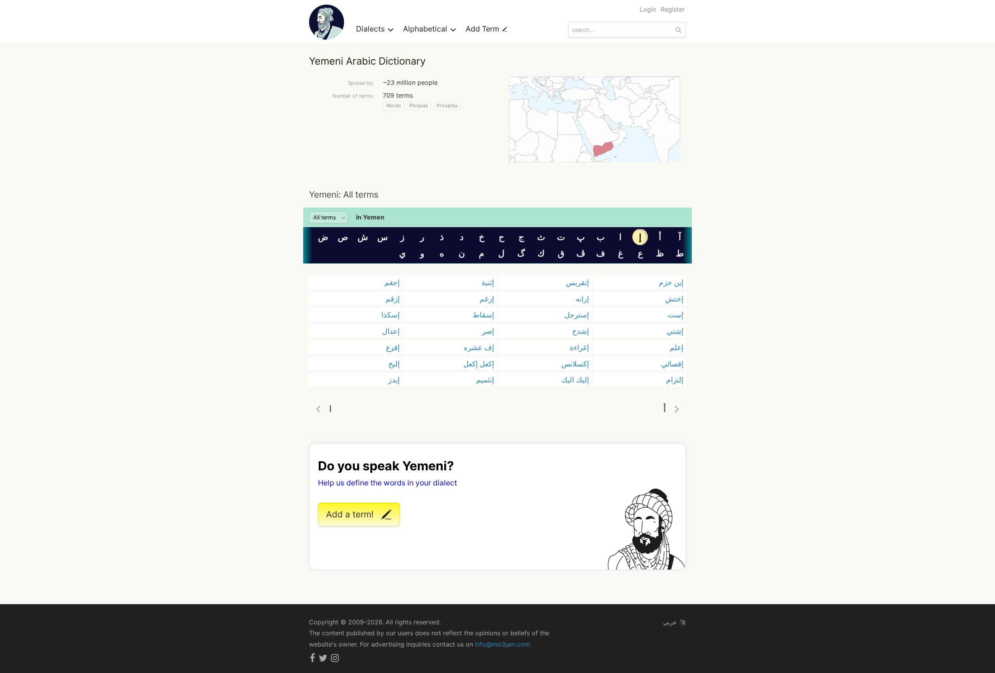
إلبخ (394, 363)
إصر (488, 331)
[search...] (679, 29)
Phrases (418, 106)
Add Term (483, 28)
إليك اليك (575, 379)
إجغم (392, 282)
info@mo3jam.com (502, 644)
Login (648, 9)
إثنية (488, 282)
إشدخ (580, 331)
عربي (671, 622)
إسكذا (390, 314)
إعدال (391, 331)
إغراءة (579, 347)
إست (675, 314)
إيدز (394, 379)
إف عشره (479, 347)
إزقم (393, 298)
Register (673, 9)
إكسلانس (575, 363)
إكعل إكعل (478, 363)
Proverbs (447, 106)
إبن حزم (671, 282)
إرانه (582, 298)
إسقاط (483, 314)
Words (393, 106)
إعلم (676, 347)
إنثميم (485, 379)
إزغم (487, 298)
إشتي (675, 331)
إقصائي (672, 363)
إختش (674, 298)
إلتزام (674, 379)
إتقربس (577, 282)
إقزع (393, 347)
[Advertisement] (497, 175)
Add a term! (351, 514)
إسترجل (576, 314)
